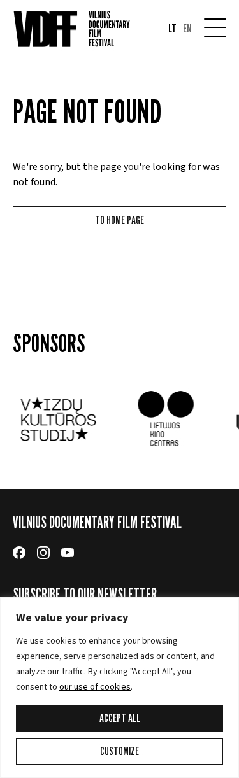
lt (172, 28)
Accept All (119, 718)
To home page (119, 220)
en (187, 28)
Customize (119, 751)
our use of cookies (95, 687)
